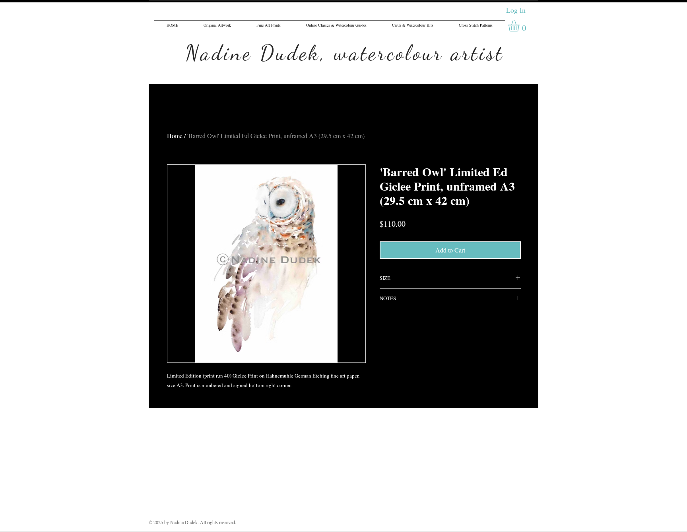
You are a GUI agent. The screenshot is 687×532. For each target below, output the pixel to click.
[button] (520, 26)
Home (174, 135)
